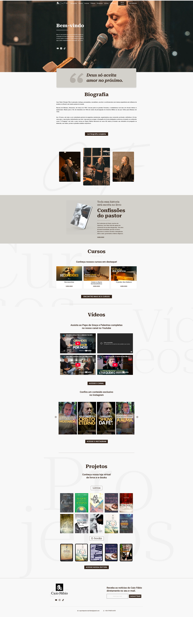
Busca (81, 3)
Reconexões (69, 282)
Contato (113, 3)
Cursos (86, 3)
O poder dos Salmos (124, 282)
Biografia (74, 3)
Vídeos (93, 3)
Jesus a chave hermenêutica (96, 283)
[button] (56, 417)
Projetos (100, 3)
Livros (106, 3)
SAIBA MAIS (100, 237)
